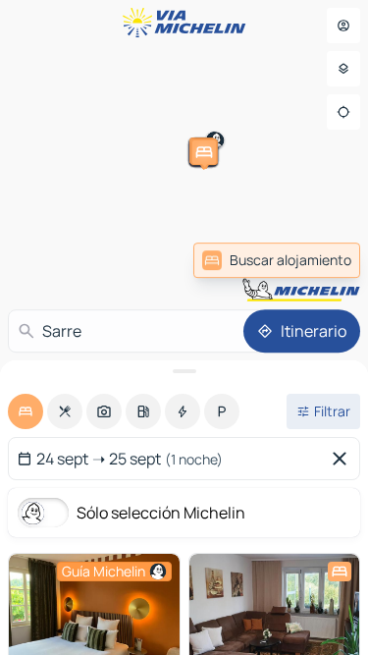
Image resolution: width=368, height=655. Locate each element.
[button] (27, 269)
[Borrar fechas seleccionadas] (343, 458)
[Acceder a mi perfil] (343, 25)
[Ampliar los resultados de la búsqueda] (184, 371)
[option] (25, 411)
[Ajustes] (343, 68)
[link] (276, 260)
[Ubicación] (343, 112)
